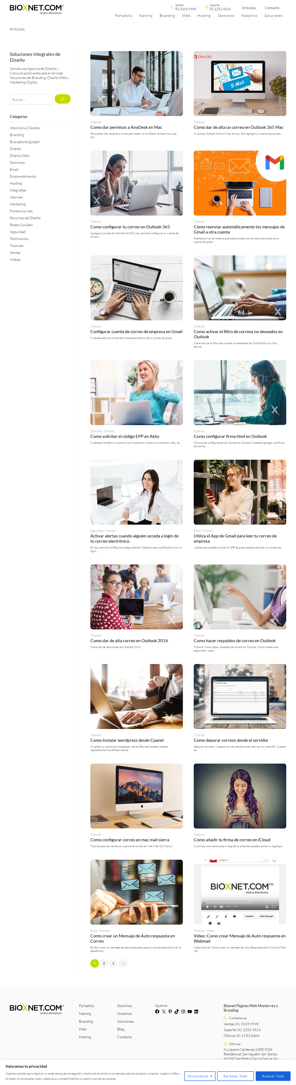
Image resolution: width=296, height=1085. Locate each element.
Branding (17, 134)
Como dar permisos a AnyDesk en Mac (126, 127)
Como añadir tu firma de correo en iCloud (232, 839)
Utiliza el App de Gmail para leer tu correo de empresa (235, 538)
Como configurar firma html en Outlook (230, 436)
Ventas (15, 252)
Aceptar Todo (273, 1076)
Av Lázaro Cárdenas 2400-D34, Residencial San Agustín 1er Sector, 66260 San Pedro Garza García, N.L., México (252, 1056)
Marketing (18, 204)
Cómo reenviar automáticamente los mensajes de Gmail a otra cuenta (239, 229)
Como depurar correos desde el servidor (231, 740)
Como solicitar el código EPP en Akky (124, 436)
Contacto (272, 7)
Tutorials (16, 245)
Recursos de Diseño (25, 218)
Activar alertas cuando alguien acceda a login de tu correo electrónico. (134, 538)
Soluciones (125, 1021)
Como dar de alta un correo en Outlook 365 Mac (238, 127)
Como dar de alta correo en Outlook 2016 (129, 640)
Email (14, 169)
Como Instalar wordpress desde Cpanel (127, 740)
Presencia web (21, 211)
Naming (85, 1013)
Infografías (18, 190)
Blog (120, 1029)
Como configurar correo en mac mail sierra (129, 839)
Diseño (15, 148)
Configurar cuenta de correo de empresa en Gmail (136, 331)
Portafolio (86, 1005)
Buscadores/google (25, 141)
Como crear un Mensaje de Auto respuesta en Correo (132, 938)
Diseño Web (19, 155)
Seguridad (18, 231)
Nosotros (124, 1013)
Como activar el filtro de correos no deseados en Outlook (238, 334)
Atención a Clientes (25, 128)
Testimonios (19, 238)
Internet (16, 197)
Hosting (16, 183)
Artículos (249, 7)
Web (82, 1029)
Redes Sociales (21, 224)
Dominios (17, 162)
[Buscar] (62, 99)
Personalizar (198, 1076)
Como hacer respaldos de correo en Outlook (235, 640)
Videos (15, 259)
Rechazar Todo (235, 1076)
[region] (148, 1072)
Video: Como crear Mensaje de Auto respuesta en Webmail (240, 938)
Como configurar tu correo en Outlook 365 (130, 226)
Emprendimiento (23, 176)
